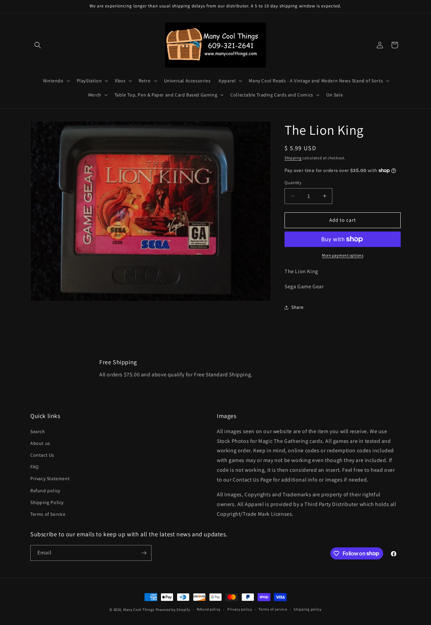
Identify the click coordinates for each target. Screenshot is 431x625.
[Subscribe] (143, 553)
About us (40, 443)
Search (37, 431)
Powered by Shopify (173, 609)
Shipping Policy (47, 502)
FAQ (34, 467)
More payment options (342, 255)
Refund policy (45, 491)
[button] (37, 45)
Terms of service (273, 609)
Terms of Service (48, 514)
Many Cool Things (139, 609)
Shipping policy (308, 609)
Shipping (293, 157)
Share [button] (297, 307)
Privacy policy (239, 609)
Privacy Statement (50, 478)
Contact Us (42, 455)
